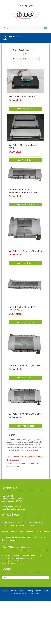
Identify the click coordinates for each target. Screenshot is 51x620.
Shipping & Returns (34, 591)
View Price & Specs (25, 108)
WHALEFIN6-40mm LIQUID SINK (25, 365)
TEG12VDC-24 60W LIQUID (22, 96)
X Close (3, 603)
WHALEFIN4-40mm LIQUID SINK (25, 251)
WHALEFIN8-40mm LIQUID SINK (25, 414)
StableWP (16, 591)
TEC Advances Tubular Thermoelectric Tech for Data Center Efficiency (23, 538)
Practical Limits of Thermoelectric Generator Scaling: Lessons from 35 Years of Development (23, 523)
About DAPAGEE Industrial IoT (14, 563)
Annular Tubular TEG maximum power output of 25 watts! (25, 531)
